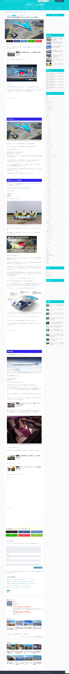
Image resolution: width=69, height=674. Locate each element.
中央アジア (48, 223)
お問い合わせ (60, 1)
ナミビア (48, 133)
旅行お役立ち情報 (49, 255)
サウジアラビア (50, 237)
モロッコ (48, 139)
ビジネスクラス (49, 109)
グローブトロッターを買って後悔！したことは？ (57, 310)
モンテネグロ (49, 157)
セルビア (48, 153)
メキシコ (48, 219)
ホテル (47, 111)
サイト (7, 563)
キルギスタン (49, 227)
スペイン (48, 173)
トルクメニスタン (50, 229)
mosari (14, 601)
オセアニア (48, 143)
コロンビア (49, 201)
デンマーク (49, 177)
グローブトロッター (49, 105)
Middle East (34, 8)
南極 (48, 221)
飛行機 (9, 592)
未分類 (47, 257)
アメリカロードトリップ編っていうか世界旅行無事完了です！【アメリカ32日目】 (57, 55)
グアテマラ (49, 197)
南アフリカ (49, 141)
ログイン (47, 270)
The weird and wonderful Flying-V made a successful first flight (18, 187)
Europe (18, 8)
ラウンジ (47, 113)
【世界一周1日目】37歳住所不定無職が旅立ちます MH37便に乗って (23, 583)
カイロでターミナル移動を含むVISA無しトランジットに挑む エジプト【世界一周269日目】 (57, 335)
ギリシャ (48, 169)
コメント (8, 545)
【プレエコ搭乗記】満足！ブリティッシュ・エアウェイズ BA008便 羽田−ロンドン (57, 330)
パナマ (48, 207)
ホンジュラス (49, 217)
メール (8, 558)
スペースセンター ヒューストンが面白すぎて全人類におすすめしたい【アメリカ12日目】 (57, 318)
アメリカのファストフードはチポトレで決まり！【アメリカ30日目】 (57, 64)
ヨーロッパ (48, 161)
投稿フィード (48, 272)
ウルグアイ (49, 191)
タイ (48, 121)
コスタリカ (49, 199)
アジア (48, 117)
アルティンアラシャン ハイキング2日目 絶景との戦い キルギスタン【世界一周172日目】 (57, 343)
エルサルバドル (50, 195)
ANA (47, 95)
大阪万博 (47, 253)
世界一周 (47, 115)
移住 (47, 261)
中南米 (48, 187)
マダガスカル (49, 137)
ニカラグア (49, 205)
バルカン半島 (49, 147)
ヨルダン (48, 243)
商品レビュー (48, 251)
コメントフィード (49, 274)
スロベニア (49, 175)
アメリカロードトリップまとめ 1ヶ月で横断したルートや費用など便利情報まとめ (57, 38)
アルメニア (49, 233)
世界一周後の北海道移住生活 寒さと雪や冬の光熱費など (57, 47)
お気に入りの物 (49, 101)
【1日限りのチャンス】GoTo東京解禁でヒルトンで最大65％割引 (18, 634)
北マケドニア (49, 159)
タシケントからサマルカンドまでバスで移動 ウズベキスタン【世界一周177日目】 (57, 314)
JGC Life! (45, 672)
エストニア (49, 165)
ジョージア (49, 239)
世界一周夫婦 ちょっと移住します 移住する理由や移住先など (57, 51)
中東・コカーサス (50, 231)
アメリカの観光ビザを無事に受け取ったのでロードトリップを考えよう (24, 579)
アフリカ (48, 125)
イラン (48, 235)
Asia (10, 8)
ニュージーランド (50, 145)
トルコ (48, 241)
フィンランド (49, 183)
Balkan (26, 8)
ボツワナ (48, 135)
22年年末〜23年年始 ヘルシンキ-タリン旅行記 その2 (21, 587)
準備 (47, 249)
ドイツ (48, 179)
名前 (7, 554)
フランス (48, 185)
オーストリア (49, 167)
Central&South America (58, 8)
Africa (50, 8)
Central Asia (43, 8)
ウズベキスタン (50, 225)
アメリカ (48, 247)
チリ (48, 203)
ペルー (48, 213)
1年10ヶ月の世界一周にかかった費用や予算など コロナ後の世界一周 (57, 326)
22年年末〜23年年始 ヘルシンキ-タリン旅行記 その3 (21, 585)
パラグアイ (49, 209)
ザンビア (48, 129)
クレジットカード (49, 103)
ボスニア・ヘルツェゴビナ (51, 155)
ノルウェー (49, 181)
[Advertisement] (24, 107)
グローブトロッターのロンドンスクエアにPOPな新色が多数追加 (31, 636)
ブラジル (48, 211)
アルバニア (49, 149)
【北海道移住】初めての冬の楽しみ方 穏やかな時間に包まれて (57, 43)
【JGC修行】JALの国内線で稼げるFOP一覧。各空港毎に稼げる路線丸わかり (57, 323)
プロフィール (52, 1)
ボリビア (48, 215)
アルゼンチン (49, 189)
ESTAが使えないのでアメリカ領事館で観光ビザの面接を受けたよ (23, 581)
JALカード (48, 97)
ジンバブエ (49, 131)
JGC (47, 99)
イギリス (48, 163)
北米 (47, 245)
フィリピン (49, 123)
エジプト (48, 127)
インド (48, 119)
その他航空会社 (49, 107)
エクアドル (49, 193)
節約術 (47, 263)
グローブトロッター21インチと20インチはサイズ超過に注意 (57, 339)
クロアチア (49, 171)
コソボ (48, 151)
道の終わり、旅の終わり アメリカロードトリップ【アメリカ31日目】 (57, 60)
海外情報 (8, 576)
